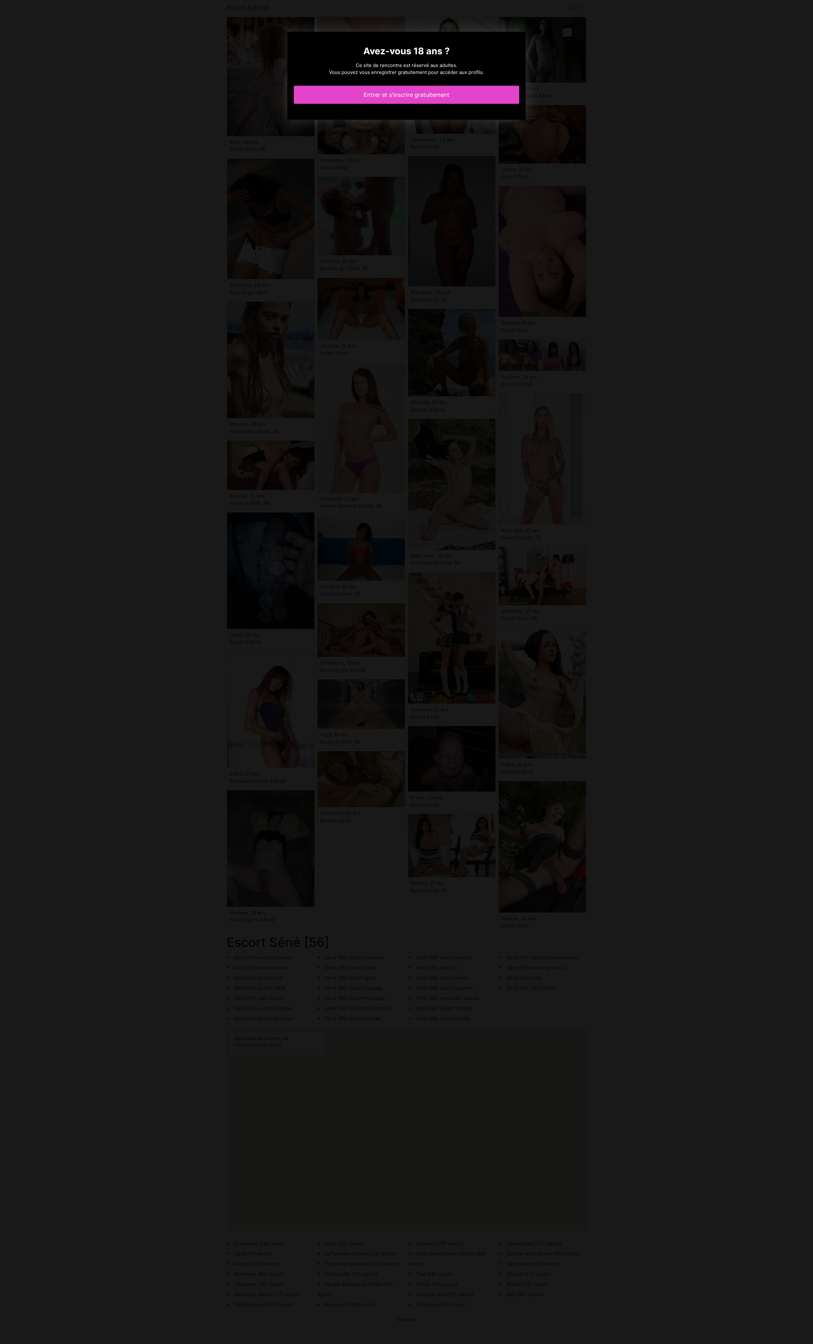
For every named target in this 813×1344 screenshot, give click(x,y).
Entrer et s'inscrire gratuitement (406, 94)
